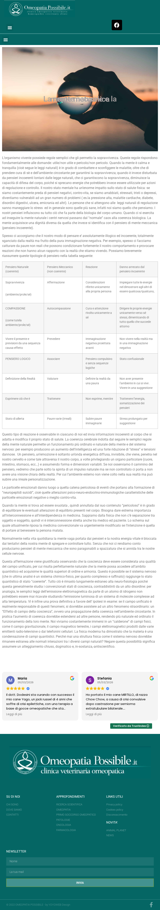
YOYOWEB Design (59, 904)
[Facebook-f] (151, 904)
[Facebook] (117, 25)
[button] (9, 27)
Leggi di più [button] (14, 714)
